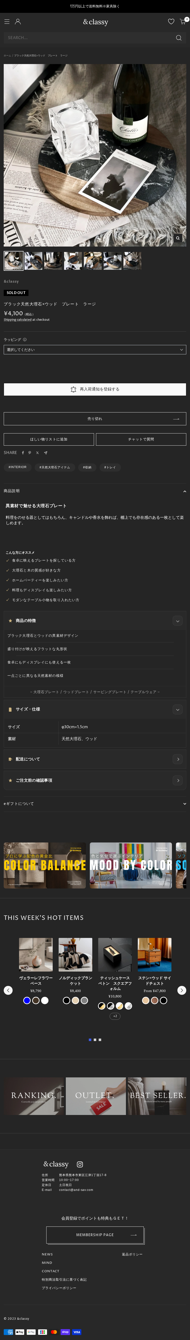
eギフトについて (19, 803)
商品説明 (12, 491)
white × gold (119, 1005)
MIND (47, 1263)
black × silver (110, 1005)
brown (35, 1000)
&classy (11, 281)
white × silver (128, 1005)
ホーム (7, 55)
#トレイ (110, 467)
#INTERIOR (18, 467)
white (44, 1000)
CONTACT (50, 1271)
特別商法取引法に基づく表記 (64, 1279)
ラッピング (12, 339)
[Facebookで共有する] (23, 452)
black (66, 1000)
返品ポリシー (132, 1254)
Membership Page (95, 1235)
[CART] (183, 22)
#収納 (87, 467)
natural (145, 1000)
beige (75, 1000)
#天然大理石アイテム (55, 467)
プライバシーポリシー (59, 1288)
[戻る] (8, 990)
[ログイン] (18, 22)
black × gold (101, 1005)
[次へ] (181, 990)
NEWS (47, 1254)
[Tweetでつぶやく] (37, 452)
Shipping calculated (18, 320)
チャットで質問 (141, 439)
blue (27, 1000)
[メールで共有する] (45, 452)
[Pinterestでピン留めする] (29, 452)
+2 (115, 1016)
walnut (154, 1000)
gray (84, 1000)
